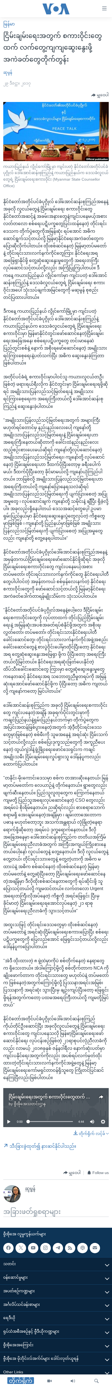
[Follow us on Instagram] (45, 1248)
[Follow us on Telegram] (58, 1248)
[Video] (49, 1381)
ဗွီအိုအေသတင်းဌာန (30, 1104)
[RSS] (70, 1248)
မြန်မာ (9, 24)
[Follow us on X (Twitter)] (20, 1248)
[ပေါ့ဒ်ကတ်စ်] (82, 1248)
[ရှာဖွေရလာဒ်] (96, 1381)
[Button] (100, 95)
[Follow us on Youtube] (33, 1248)
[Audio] (73, 1381)
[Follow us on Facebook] (8, 1248)
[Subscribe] (95, 1248)
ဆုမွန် (7, 72)
